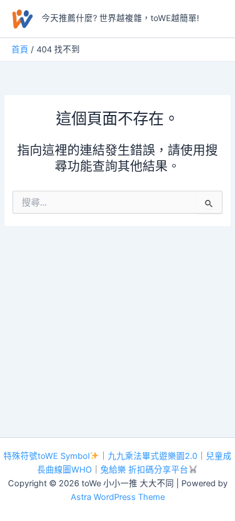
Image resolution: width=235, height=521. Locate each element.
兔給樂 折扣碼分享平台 (144, 470)
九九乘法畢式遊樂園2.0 (152, 456)
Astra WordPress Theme (118, 497)
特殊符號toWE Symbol (46, 456)
